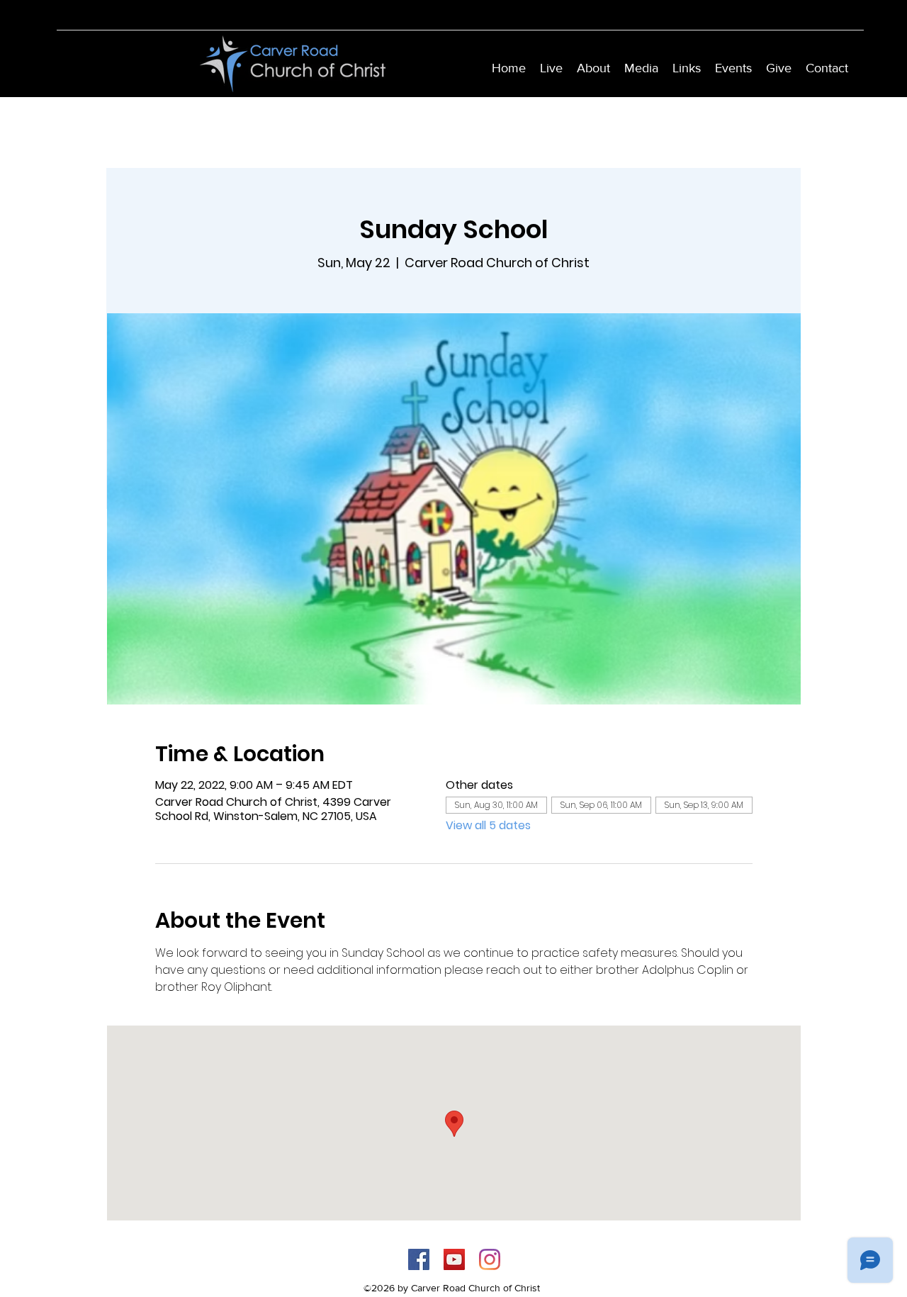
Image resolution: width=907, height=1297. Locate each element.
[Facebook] (418, 1259)
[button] (593, 68)
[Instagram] (489, 1259)
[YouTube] (454, 1259)
